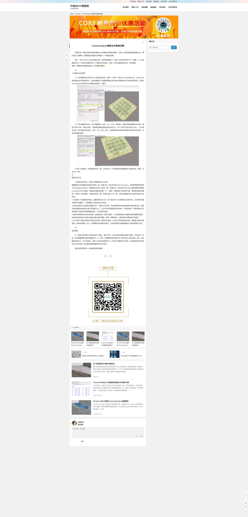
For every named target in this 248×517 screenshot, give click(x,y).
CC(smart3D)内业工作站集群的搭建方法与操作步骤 (92, 345)
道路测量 (156, 1)
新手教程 (133, 1)
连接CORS (140, 1)
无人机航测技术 (77, 364)
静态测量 (149, 1)
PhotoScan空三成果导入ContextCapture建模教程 (108, 345)
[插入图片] (141, 436)
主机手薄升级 (173, 1)
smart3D (77, 14)
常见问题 (163, 1)
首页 (72, 14)
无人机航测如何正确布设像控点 (104, 364)
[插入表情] (137, 436)
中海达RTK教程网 (79, 6)
